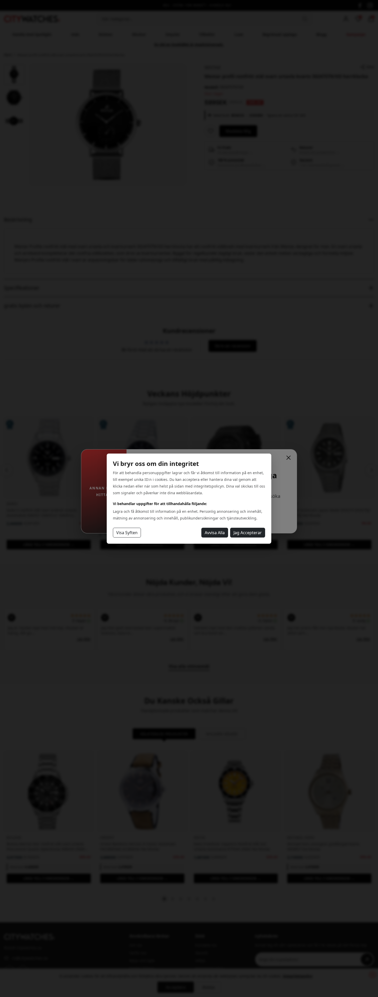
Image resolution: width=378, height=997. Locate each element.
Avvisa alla (215, 532)
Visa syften (127, 532)
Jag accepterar (247, 532)
